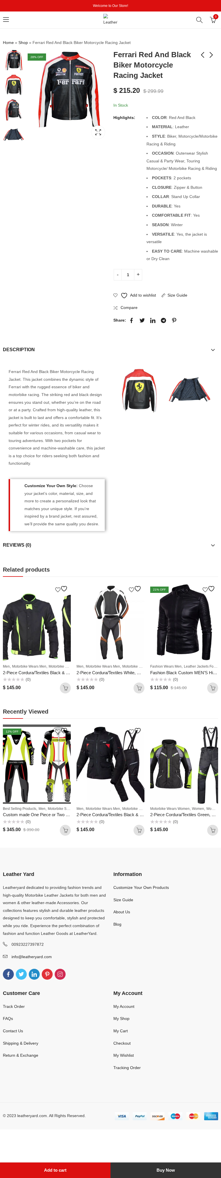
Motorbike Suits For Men (67, 809)
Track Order (14, 1006)
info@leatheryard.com (32, 956)
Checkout (122, 1043)
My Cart (120, 1031)
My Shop (121, 1018)
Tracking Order (127, 1067)
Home (8, 42)
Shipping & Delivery (20, 1043)
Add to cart (55, 1170)
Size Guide (177, 295)
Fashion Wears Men (166, 666)
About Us (121, 912)
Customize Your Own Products (141, 887)
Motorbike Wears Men (29, 666)
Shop (23, 42)
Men (6, 666)
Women (198, 809)
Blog (117, 924)
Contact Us (13, 1031)
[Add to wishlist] (62, 589)
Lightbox (98, 132)
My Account (123, 1006)
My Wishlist (123, 1055)
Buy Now (166, 1170)
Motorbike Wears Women (68, 666)
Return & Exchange (20, 1055)
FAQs (8, 1018)
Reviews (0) (17, 545)
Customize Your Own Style (50, 485)
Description (19, 349)
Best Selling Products (19, 809)
